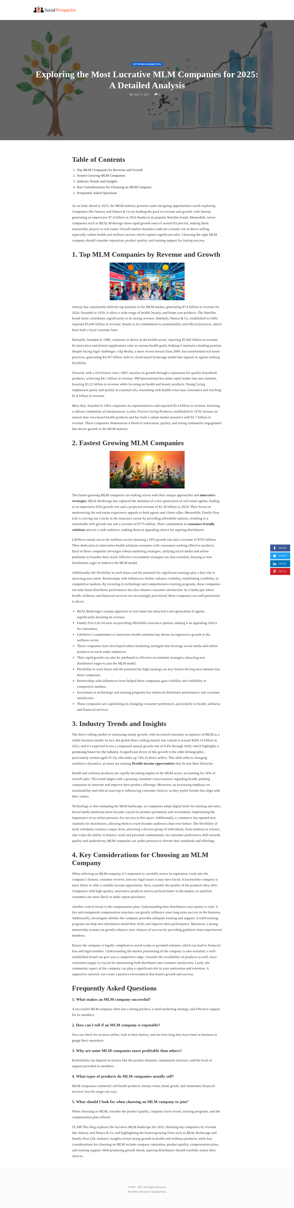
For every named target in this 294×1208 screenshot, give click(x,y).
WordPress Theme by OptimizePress (147, 1191)
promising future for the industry (95, 752)
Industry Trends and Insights (97, 181)
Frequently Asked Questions (97, 193)
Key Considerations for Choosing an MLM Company (114, 187)
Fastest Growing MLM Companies (101, 175)
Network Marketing (147, 64)
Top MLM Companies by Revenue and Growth (110, 170)
